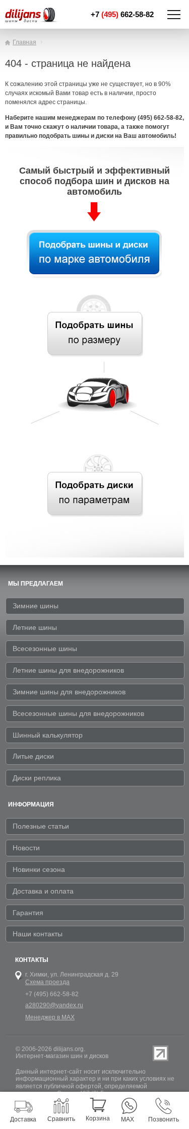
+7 (122, 14)
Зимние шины (35, 606)
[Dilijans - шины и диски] (34, 16)
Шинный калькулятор (48, 735)
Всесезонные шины (45, 648)
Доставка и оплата (43, 891)
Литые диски (33, 756)
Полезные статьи (41, 826)
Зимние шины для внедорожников (69, 692)
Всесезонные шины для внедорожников (78, 713)
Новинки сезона (39, 869)
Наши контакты (37, 934)
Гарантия (28, 913)
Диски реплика (37, 778)
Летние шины (35, 627)
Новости (26, 848)
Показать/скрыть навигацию (173, 14)
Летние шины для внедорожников (68, 670)
